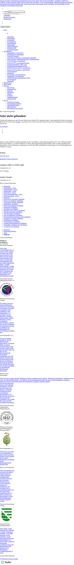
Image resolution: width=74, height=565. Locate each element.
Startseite (17, 122)
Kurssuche (7, 197)
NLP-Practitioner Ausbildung (12, 213)
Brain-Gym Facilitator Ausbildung (13, 201)
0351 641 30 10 (4, 156)
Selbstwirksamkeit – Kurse (11, 196)
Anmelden (7, 15)
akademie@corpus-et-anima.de (9, 159)
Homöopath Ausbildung (10, 207)
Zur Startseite (4, 126)
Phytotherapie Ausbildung (11, 220)
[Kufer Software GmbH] (6, 564)
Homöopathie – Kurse (10, 191)
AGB (5, 233)
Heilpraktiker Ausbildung (11, 204)
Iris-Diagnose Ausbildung (11, 209)
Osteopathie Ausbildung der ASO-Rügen (15, 225)
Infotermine (7, 186)
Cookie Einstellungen (6, 237)
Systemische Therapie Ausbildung (13, 218)
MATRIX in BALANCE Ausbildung (14, 210)
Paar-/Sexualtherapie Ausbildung (13, 215)
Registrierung (7, 19)
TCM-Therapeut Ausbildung (12, 221)
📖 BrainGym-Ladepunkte (11, 226)
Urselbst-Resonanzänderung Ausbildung (15, 223)
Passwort (6, 13)
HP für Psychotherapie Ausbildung (13, 205)
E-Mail (6, 12)
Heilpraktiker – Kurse (10, 188)
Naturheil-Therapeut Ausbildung (13, 212)
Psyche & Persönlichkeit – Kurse (13, 194)
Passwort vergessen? (9, 17)
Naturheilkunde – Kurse (10, 189)
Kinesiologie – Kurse (10, 192)
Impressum (7, 229)
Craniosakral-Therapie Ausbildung (13, 202)
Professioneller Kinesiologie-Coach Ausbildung (17, 217)
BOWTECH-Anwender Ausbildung (14, 199)
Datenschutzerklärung (10, 231)
